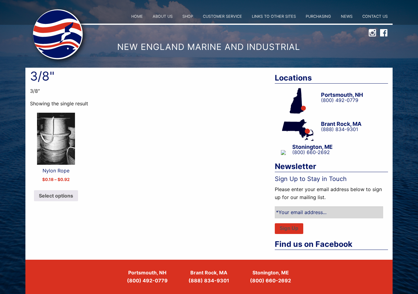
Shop (187, 16)
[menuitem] (137, 17)
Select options (56, 196)
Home (137, 16)
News (347, 16)
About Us (163, 16)
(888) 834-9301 (208, 280)
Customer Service (222, 16)
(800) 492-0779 (147, 280)
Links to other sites (274, 16)
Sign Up (289, 228)
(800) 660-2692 (270, 280)
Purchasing (318, 16)
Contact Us (375, 16)
